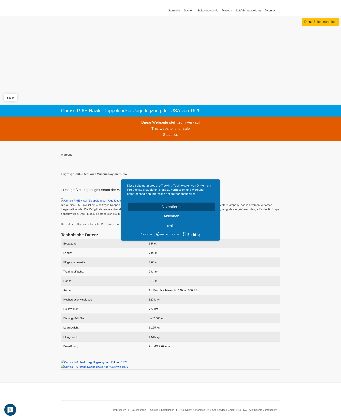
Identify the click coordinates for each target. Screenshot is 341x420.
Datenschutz (138, 409)
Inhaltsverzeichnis (207, 10)
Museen (227, 10)
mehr (171, 225)
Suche (188, 10)
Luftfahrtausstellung (248, 10)
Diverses (270, 10)
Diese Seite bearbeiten (320, 21)
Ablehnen (171, 216)
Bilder (10, 97)
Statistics (170, 135)
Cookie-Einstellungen (162, 409)
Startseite (174, 10)
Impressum (119, 409)
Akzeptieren (171, 207)
